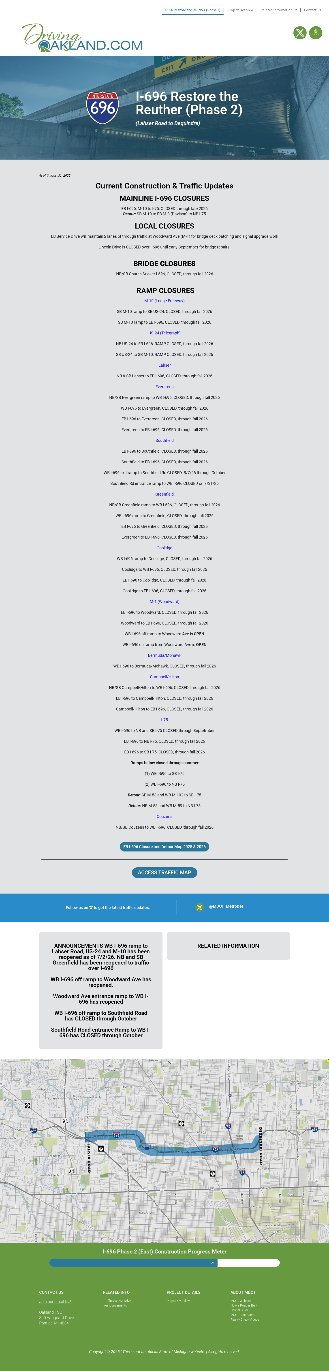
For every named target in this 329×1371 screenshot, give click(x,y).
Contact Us (312, 10)
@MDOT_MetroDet (226, 906)
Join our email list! (55, 1301)
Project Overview (240, 10)
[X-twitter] (300, 32)
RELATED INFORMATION (228, 946)
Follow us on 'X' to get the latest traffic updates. (108, 907)
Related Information (277, 10)
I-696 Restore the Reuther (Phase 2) (192, 10)
